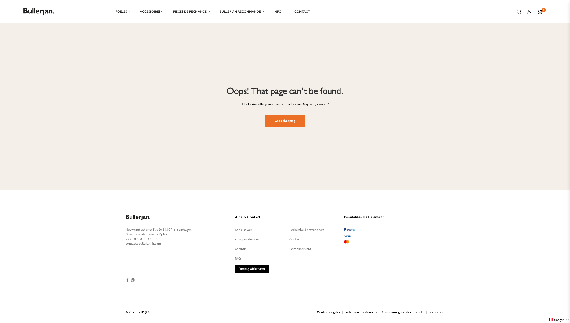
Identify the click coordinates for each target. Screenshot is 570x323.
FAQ (238, 258)
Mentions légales (328, 312)
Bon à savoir (243, 230)
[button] (559, 319)
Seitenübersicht (300, 249)
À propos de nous (247, 239)
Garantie (241, 249)
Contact (295, 239)
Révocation (436, 312)
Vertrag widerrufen (252, 269)
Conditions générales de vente (403, 312)
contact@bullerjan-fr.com (143, 243)
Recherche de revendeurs (306, 230)
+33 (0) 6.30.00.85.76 (141, 239)
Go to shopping (285, 121)
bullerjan (144, 312)
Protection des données (361, 312)
